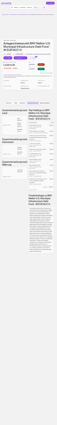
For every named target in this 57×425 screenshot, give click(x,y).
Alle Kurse (22, 103)
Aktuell (16, 7)
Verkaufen (41, 64)
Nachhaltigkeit (46, 103)
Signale (34, 58)
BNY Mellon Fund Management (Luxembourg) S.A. (39, 54)
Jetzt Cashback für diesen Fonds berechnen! (12, 74)
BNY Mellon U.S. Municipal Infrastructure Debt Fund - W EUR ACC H (25, 14)
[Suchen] (44, 7)
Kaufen (41, 69)
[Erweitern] (25, 57)
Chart (15, 103)
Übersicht (8, 103)
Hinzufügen (8, 58)
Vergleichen (19, 58)
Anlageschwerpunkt (33, 103)
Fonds (10, 14)
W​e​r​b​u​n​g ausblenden (33, 26)
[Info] (49, 86)
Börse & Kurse (5, 14)
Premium (29, 7)
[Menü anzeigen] (11, 7)
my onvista (22, 7)
